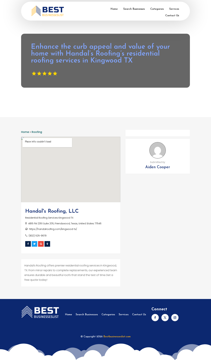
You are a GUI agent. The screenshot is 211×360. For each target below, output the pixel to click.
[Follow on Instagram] (175, 317)
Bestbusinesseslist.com (117, 336)
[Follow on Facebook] (155, 317)
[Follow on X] (165, 317)
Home (114, 9)
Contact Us (172, 15)
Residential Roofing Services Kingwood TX (49, 217)
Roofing (37, 132)
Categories (157, 9)
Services (174, 9)
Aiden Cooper (157, 167)
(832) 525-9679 (37, 235)
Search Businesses (134, 9)
